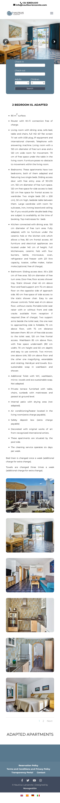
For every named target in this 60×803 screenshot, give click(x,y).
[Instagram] (40, 780)
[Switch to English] (21, 795)
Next (50, 721)
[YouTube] (34, 780)
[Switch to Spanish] (27, 795)
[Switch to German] (33, 795)
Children (35, 79)
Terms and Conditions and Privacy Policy (28, 769)
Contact (41, 772)
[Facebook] (22, 780)
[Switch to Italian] (38, 795)
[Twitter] (28, 780)
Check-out (20, 70)
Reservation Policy (28, 765)
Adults (18, 79)
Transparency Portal (22, 772)
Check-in (19, 61)
